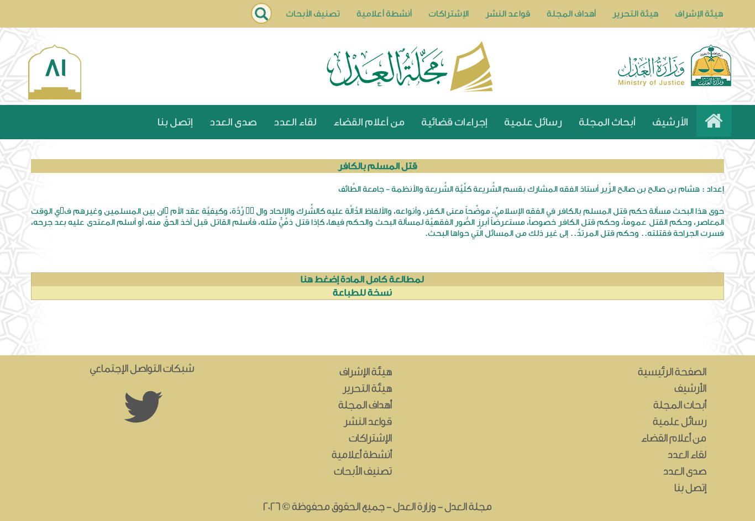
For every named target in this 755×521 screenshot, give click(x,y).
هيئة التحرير (635, 14)
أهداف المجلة (571, 14)
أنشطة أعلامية (384, 14)
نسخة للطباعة (362, 292)
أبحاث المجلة (607, 122)
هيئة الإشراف (699, 14)
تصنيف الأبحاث (313, 14)
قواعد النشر (507, 14)
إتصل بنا (175, 122)
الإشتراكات (448, 14)
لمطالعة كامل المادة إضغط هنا (362, 279)
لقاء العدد (295, 122)
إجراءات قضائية (454, 122)
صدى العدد (233, 122)
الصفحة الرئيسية (672, 372)
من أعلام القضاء (369, 122)
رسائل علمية (533, 122)
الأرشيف (670, 122)
